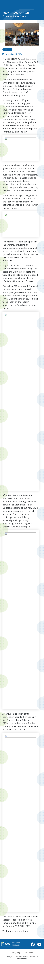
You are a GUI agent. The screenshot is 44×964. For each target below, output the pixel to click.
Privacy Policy (15, 953)
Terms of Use (28, 953)
